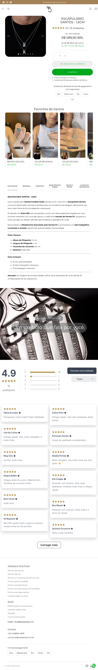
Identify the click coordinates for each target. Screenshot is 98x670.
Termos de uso (14, 574)
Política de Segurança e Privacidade (24, 589)
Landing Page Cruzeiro (18, 596)
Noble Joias (15, 666)
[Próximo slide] (43, 36)
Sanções (11, 613)
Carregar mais (49, 545)
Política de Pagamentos (18, 592)
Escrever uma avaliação (81, 370)
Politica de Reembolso (18, 585)
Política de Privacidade (18, 581)
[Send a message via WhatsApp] (94, 666)
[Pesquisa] (8, 9)
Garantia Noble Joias (17, 609)
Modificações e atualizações (20, 606)
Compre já (72, 72)
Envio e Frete (69, 186)
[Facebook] (4, 2)
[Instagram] (7, 2)
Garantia (40, 186)
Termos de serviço (16, 570)
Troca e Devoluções (16, 617)
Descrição (12, 186)
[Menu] (3, 9)
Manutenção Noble (55, 186)
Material (27, 186)
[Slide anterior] (8, 36)
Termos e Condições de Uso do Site (23, 578)
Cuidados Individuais (84, 186)
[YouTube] (11, 2)
